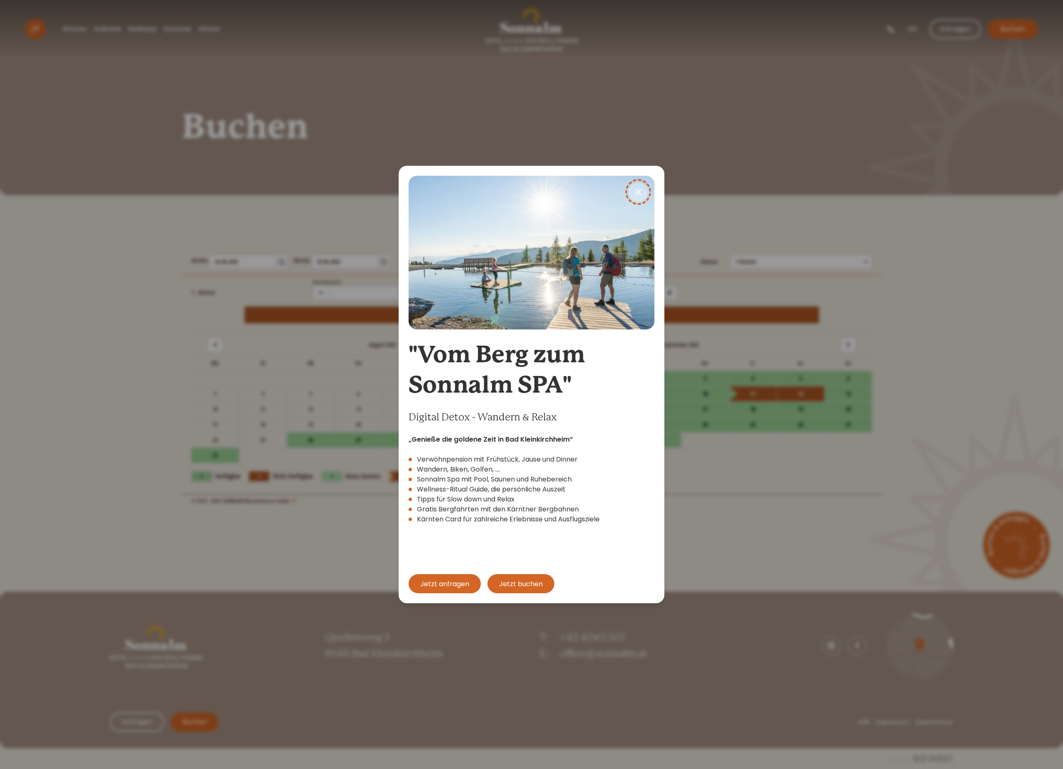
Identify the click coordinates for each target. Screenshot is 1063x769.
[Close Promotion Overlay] (638, 191)
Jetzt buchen (521, 584)
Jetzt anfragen (444, 584)
